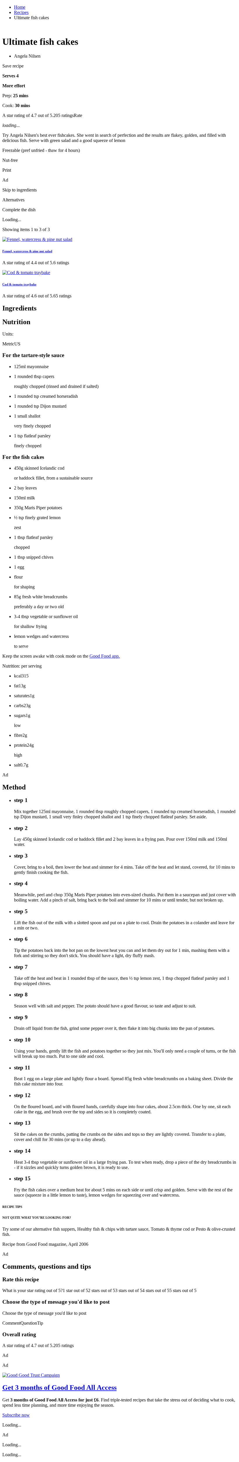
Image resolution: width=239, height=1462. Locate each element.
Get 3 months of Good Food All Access (59, 1387)
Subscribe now (16, 1415)
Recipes (21, 12)
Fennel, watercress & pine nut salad (27, 251)
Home (19, 7)
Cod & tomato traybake (19, 284)
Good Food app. (104, 656)
